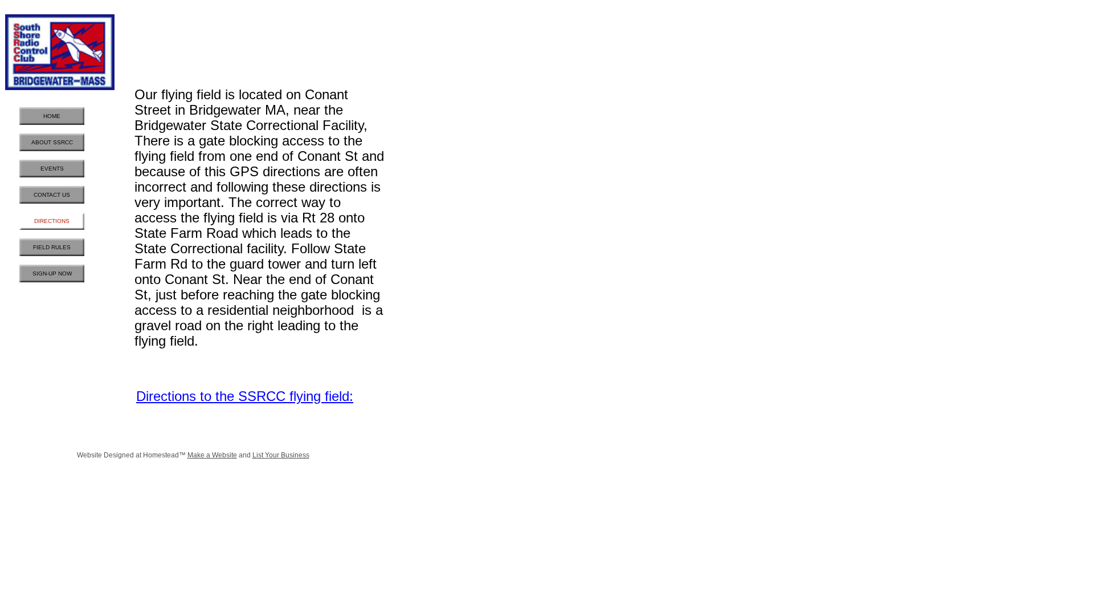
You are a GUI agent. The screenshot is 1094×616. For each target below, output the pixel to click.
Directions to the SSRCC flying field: (244, 396)
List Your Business (280, 455)
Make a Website (212, 455)
